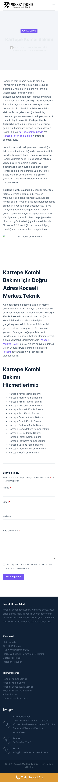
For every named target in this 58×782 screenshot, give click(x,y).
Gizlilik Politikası (12, 646)
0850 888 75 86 (22, 742)
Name (7, 487)
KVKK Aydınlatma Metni (16, 649)
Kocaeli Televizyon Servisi (17, 690)
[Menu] (53, 5)
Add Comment (11, 530)
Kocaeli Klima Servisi (14, 682)
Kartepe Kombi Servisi (31, 131)
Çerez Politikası (12, 657)
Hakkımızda (9, 642)
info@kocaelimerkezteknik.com (30, 752)
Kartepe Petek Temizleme (17, 135)
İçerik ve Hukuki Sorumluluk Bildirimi (23, 653)
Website (7, 516)
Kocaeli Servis (29, 31)
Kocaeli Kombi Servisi (15, 678)
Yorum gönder (13, 576)
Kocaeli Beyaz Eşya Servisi (18, 686)
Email (6, 501)
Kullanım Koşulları (12, 661)
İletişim (7, 351)
